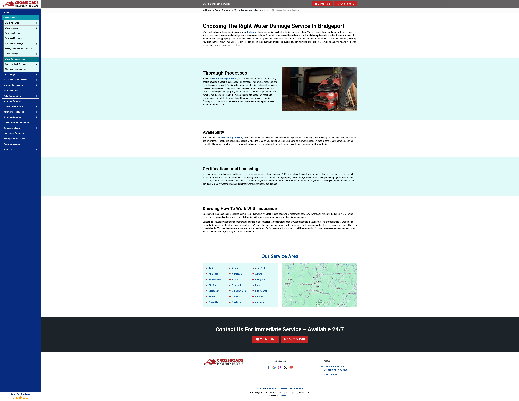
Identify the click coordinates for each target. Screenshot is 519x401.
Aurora (258, 274)
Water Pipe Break (12, 23)
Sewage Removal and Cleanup (18, 48)
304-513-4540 (346, 4)
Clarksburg (237, 302)
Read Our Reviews (20, 394)
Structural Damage (13, 38)
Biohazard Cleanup (12, 128)
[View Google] (274, 367)
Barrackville (215, 279)
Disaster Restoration (13, 85)
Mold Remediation (12, 96)
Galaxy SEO (285, 395)
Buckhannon (261, 291)
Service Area (271, 388)
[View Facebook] (268, 367)
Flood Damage (11, 54)
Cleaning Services (12, 117)
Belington (260, 279)
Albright (236, 268)
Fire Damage (9, 74)
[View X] (285, 367)
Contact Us (323, 4)
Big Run (213, 285)
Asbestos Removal (12, 101)
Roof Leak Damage (13, 33)
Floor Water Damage (14, 43)
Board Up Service (11, 144)
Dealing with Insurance (14, 138)
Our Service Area (279, 256)
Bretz (257, 285)
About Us (261, 388)
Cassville (213, 302)
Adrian (212, 268)
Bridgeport (252, 32)
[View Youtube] (291, 367)
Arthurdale (237, 274)
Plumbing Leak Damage (15, 69)
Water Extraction (12, 28)
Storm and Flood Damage (15, 80)
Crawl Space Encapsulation (16, 122)
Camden (236, 296)
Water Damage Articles (246, 10)
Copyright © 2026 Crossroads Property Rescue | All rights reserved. (280, 393)
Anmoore (213, 274)
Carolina (259, 296)
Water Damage (223, 10)
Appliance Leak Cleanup (15, 64)
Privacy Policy (296, 388)
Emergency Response (13, 133)
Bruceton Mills (239, 291)
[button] (36, 18)
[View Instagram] (279, 367)
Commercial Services (13, 112)
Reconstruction (10, 90)
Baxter (235, 279)
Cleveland (260, 302)
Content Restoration (13, 106)
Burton (212, 296)
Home (208, 10)
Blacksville (237, 285)
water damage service (224, 78)
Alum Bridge (261, 268)
